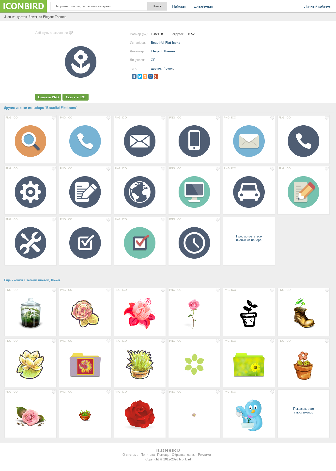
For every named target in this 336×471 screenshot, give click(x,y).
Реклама (204, 454)
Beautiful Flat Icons (165, 42)
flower (168, 68)
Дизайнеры (203, 6)
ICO (15, 117)
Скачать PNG (48, 97)
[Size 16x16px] (194, 415)
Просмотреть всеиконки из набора (249, 238)
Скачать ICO (75, 97)
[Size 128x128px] (30, 140)
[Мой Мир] (150, 76)
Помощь (163, 454)
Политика (148, 454)
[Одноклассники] (145, 76)
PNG (8, 117)
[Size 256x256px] (30, 313)
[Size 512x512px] (85, 313)
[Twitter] (139, 76)
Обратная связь (184, 454)
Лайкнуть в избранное (51, 33)
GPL (154, 60)
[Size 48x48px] (85, 415)
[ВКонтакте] (134, 76)
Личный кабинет (318, 6)
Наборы (179, 6)
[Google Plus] (156, 76)
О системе (130, 454)
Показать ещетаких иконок (303, 410)
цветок (156, 68)
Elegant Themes (163, 51)
